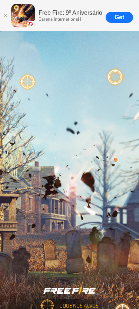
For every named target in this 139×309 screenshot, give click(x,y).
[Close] (5, 15)
